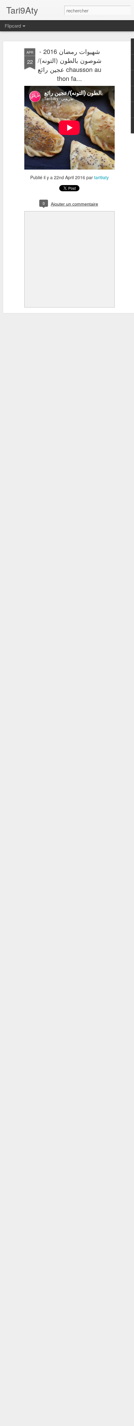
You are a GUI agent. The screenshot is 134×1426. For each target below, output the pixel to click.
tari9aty (101, 177)
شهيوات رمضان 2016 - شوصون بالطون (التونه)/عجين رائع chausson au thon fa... (70, 65)
